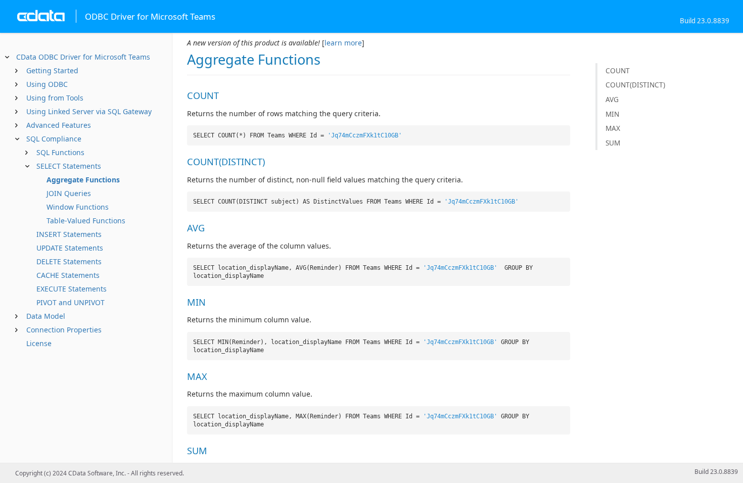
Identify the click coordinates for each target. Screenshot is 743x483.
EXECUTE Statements (71, 289)
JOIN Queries (69, 193)
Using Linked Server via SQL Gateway (89, 111)
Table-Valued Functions (86, 220)
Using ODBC (47, 84)
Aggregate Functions (83, 179)
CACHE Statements (68, 275)
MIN (612, 114)
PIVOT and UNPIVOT (70, 302)
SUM (613, 143)
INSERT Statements (69, 234)
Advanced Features (58, 125)
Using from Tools (54, 98)
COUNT (618, 70)
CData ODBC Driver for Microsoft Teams (83, 57)
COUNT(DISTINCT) (635, 84)
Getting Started (52, 70)
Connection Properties (64, 329)
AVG (612, 99)
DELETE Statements (69, 261)
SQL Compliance (53, 138)
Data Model (45, 316)
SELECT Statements (68, 166)
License (39, 343)
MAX (613, 128)
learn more (343, 42)
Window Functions (78, 207)
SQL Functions (60, 152)
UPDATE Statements (69, 248)
